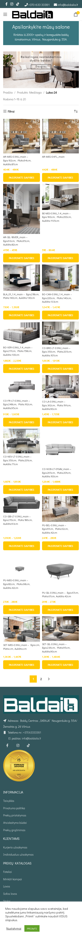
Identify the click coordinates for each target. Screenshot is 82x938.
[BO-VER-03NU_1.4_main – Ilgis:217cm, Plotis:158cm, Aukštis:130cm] (21, 333)
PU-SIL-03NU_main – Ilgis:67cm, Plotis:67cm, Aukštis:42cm (60, 594)
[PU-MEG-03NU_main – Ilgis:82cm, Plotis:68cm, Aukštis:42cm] (21, 564)
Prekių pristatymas (14, 815)
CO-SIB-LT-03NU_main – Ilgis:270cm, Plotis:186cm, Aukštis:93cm (18, 520)
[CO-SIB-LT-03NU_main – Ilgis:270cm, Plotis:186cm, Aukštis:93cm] (21, 504)
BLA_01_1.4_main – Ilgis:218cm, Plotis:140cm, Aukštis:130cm (21, 296)
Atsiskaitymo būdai (15, 823)
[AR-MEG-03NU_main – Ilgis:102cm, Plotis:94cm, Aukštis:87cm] (21, 136)
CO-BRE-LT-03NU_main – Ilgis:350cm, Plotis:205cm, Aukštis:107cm (57, 351)
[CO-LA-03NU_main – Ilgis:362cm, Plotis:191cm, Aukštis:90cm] (60, 386)
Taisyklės (8, 801)
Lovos (6, 886)
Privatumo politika (14, 808)
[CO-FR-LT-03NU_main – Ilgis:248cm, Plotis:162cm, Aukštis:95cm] (21, 386)
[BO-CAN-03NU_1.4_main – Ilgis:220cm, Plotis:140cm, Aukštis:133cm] (60, 277)
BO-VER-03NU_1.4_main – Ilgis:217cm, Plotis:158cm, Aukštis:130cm (18, 351)
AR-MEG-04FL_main (53, 156)
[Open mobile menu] (5, 14)
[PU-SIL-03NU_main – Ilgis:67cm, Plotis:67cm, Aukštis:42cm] (60, 570)
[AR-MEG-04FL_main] (60, 136)
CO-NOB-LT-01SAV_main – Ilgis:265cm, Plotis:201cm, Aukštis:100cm (56, 472)
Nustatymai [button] (13, 928)
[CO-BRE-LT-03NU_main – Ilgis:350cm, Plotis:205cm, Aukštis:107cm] (60, 333)
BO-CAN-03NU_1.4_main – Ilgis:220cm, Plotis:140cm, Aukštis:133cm (57, 298)
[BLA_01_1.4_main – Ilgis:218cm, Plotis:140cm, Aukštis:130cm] (21, 277)
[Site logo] (33, 14)
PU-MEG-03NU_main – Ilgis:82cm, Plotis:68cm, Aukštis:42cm (16, 583)
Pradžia (8, 92)
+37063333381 (32, 732)
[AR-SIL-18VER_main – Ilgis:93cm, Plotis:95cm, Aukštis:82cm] (21, 209)
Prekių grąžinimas (14, 830)
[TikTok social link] (17, 4)
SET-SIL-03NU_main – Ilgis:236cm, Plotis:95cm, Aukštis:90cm (56, 647)
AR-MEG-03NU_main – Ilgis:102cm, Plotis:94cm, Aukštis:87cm (17, 160)
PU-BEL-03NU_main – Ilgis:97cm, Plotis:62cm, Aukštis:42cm (55, 528)
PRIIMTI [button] (32, 928)
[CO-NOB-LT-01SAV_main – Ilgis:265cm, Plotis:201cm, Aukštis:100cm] (60, 447)
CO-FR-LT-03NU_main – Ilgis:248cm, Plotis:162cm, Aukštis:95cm (18, 404)
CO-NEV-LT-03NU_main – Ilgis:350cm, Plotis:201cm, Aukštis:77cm (18, 460)
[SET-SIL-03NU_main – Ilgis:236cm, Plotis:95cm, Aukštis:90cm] (60, 628)
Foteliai (7, 872)
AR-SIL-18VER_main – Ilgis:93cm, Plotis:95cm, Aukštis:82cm (16, 240)
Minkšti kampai (12, 879)
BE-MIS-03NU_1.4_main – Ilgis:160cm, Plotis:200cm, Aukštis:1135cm (57, 217)
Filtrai (11, 111)
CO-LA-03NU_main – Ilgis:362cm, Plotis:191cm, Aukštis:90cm (56, 405)
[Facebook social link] (6, 4)
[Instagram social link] (12, 4)
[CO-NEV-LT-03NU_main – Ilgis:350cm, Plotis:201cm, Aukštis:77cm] (21, 441)
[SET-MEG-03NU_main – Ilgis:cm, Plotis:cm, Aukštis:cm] (21, 629)
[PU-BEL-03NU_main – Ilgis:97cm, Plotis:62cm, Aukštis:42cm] (60, 509)
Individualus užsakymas (18, 854)
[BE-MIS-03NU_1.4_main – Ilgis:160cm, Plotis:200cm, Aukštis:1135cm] (60, 197)
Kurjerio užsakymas (15, 847)
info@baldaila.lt (68, 5)
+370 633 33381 (39, 5)
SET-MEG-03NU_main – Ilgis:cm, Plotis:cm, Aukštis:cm (21, 646)
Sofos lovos (10, 894)
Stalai (6, 901)
